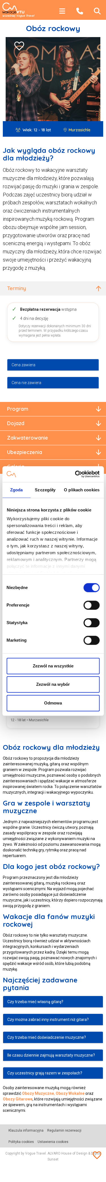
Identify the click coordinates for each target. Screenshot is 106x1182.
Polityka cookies (21, 1142)
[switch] (91, 605)
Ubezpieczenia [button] (24, 452)
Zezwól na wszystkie (53, 665)
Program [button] (17, 409)
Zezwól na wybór (53, 684)
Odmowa (53, 703)
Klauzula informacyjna (26, 1130)
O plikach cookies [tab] (81, 489)
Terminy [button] (16, 288)
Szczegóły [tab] (45, 489)
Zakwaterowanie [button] (27, 437)
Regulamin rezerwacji (64, 1130)
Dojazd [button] (15, 423)
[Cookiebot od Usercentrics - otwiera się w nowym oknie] (75, 474)
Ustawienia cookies (53, 1142)
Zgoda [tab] (16, 489)
